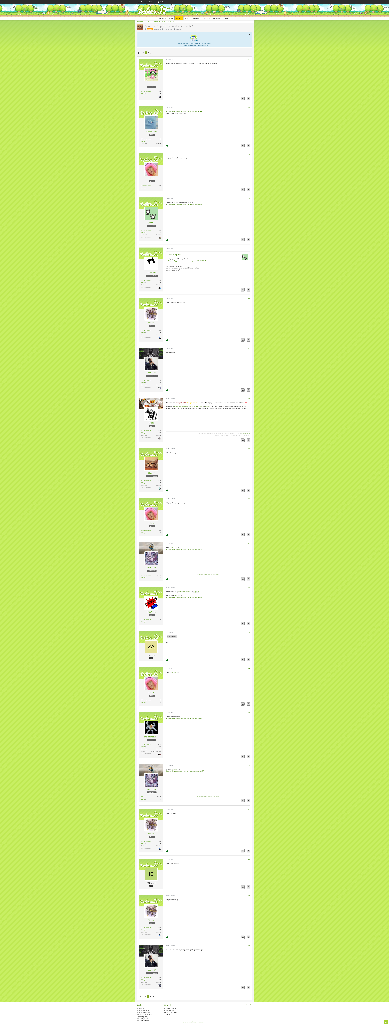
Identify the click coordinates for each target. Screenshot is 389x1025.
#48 (249, 399)
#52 (249, 588)
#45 (249, 248)
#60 (249, 946)
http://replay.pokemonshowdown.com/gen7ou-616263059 (184, 771)
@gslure (174, 547)
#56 (249, 765)
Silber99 (158, 29)
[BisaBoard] (194, 10)
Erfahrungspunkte (146, 91)
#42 (249, 107)
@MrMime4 (177, 406)
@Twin (191, 406)
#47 (249, 349)
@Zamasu (208, 406)
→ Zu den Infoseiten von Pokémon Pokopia (194, 45)
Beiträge (143, 93)
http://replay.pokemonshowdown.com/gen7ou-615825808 (184, 204)
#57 (249, 809)
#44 (249, 198)
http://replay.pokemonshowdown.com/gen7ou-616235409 (184, 597)
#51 (249, 543)
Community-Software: (194, 1022)
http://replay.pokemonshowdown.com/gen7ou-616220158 (184, 549)
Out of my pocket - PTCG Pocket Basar (208, 574)
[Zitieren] (248, 98)
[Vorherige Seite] (138, 52)
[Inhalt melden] (243, 98)
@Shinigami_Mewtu (184, 592)
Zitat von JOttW (174, 254)
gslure (197, 592)
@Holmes (185, 406)
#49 (249, 449)
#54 (249, 668)
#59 (249, 896)
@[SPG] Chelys (197, 406)
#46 (249, 298)
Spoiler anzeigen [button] (171, 636)
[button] (249, 34)
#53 (249, 632)
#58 (249, 859)
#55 (249, 713)
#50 (249, 499)
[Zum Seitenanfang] (386, 1022)
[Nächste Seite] (151, 52)
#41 (249, 59)
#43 (249, 154)
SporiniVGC (244, 433)
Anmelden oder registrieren (146, 2)
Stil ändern (249, 1005)
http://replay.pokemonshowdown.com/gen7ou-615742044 (184, 111)
